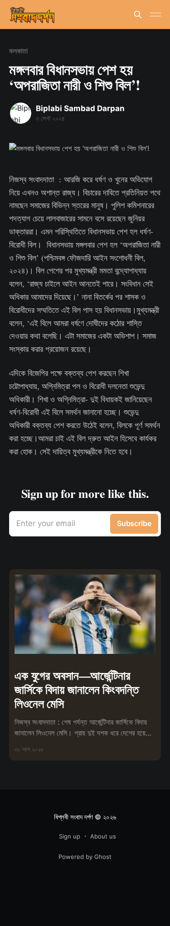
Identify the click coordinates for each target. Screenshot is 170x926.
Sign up (69, 836)
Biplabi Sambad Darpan (80, 108)
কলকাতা (18, 50)
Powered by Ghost (85, 856)
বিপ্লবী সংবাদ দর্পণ (73, 817)
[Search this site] (138, 14)
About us (103, 836)
